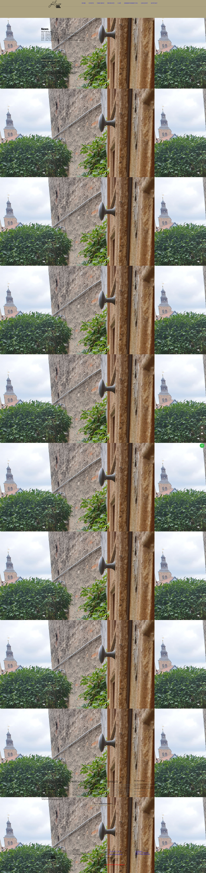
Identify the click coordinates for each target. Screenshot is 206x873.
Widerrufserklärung (145, 854)
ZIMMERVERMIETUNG (131, 3)
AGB (136, 854)
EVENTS (91, 3)
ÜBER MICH (100, 3)
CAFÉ (119, 3)
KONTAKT (154, 3)
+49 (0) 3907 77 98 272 (115, 851)
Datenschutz (146, 852)
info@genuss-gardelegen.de (115, 854)
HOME (84, 3)
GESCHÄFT (144, 3)
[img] (55, 5)
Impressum (138, 852)
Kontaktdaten (138, 851)
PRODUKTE (110, 3)
